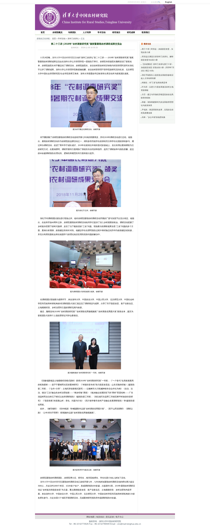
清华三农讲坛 (73, 38)
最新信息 (147, 44)
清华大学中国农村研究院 (63, 58)
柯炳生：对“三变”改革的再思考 (154, 83)
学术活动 (61, 38)
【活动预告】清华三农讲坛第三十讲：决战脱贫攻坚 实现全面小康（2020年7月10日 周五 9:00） (157, 67)
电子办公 (120, 517)
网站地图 (90, 517)
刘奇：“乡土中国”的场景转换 (153, 117)
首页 (54, 38)
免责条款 (100, 517)
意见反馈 (110, 517)
